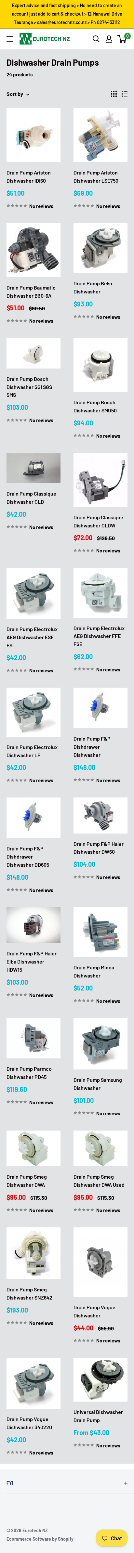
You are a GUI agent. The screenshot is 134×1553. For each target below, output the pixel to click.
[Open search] (96, 39)
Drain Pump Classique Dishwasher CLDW (98, 521)
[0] (122, 39)
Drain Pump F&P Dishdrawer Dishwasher (92, 746)
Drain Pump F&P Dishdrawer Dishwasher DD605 (28, 856)
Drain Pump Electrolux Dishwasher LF (32, 751)
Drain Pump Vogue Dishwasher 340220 (29, 1423)
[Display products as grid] (114, 94)
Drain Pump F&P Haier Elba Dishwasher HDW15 (32, 961)
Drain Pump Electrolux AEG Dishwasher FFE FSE (99, 636)
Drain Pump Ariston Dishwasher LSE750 (96, 176)
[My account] (109, 39)
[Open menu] (10, 39)
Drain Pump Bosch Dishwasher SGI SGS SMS (29, 387)
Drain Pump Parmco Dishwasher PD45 (29, 1073)
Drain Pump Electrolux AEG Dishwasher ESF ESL (32, 637)
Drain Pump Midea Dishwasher (94, 971)
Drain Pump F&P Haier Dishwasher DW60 (99, 848)
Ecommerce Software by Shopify (40, 1539)
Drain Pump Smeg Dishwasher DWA (27, 1180)
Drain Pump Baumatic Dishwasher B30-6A (31, 291)
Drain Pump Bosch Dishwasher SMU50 (95, 406)
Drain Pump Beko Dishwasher (93, 287)
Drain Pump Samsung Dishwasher (98, 1084)
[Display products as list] (124, 94)
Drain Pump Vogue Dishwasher (94, 1311)
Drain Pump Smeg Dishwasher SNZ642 (29, 1293)
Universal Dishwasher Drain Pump (98, 1416)
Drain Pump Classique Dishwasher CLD (31, 497)
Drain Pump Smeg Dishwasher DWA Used (99, 1180)
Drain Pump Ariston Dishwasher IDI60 (29, 176)
